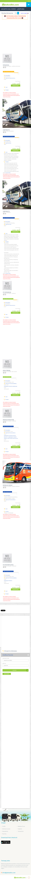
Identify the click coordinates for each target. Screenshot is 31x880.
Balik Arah (6, 673)
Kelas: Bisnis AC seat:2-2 (8, 298)
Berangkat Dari (6, 658)
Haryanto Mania (7, 172)
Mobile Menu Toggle (28, 4)
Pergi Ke (4, 663)
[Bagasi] (4, 67)
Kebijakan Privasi (21, 826)
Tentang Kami (21, 831)
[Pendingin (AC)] (5, 67)
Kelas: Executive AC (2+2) (8, 426)
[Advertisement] (15, 35)
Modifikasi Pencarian (8, 655)
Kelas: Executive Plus (7, 491)
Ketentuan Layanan (6, 828)
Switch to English (24, 13)
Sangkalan (20, 828)
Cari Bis (14, 670)
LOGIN (29, 1)
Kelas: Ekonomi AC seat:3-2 (8, 71)
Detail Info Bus (16, 85)
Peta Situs (4, 833)
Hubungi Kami (5, 831)
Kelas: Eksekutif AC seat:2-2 (9, 136)
